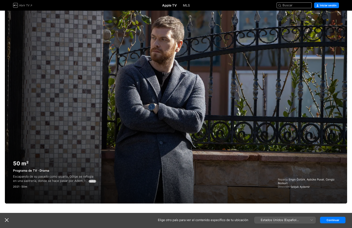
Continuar (333, 220)
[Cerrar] (7, 220)
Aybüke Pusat (315, 179)
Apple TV (169, 5)
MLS (186, 5)
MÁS (92, 181)
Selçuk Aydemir (300, 186)
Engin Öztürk (297, 179)
